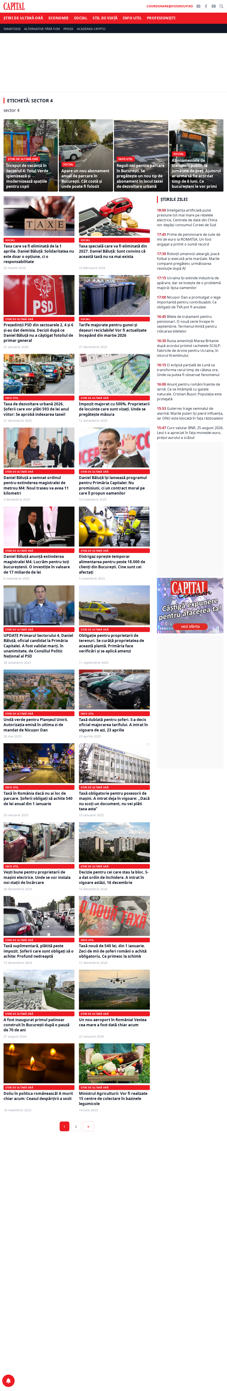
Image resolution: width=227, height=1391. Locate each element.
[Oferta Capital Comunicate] (190, 605)
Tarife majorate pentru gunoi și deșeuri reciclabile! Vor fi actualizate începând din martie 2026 (113, 330)
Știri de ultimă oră (23, 18)
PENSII (68, 29)
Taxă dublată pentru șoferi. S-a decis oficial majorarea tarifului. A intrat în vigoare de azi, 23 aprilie (113, 725)
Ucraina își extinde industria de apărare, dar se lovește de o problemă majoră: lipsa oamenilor (189, 282)
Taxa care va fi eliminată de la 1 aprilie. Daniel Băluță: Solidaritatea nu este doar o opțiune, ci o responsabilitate (39, 254)
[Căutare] (221, 6)
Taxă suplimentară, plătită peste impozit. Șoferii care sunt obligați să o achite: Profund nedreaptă (39, 951)
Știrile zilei (174, 199)
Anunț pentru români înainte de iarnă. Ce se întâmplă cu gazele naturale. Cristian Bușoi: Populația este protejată (189, 391)
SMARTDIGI (12, 29)
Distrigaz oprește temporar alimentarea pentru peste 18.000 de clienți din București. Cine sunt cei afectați (112, 564)
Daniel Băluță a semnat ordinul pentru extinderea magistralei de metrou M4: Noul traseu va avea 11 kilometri (36, 485)
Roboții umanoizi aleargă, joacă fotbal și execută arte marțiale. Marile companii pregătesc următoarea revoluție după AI (188, 261)
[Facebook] (206, 6)
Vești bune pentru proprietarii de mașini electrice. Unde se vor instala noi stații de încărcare (37, 877)
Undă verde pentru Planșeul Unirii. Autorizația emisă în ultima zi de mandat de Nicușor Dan (36, 725)
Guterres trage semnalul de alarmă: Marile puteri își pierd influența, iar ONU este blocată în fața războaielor (190, 413)
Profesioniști (161, 18)
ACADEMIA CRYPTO (91, 29)
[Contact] (198, 6)
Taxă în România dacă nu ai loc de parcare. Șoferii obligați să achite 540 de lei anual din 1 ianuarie (38, 798)
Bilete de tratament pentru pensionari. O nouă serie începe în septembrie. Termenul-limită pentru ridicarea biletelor (187, 324)
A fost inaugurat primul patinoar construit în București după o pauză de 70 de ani (36, 1025)
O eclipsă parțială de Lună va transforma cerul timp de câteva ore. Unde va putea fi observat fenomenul (188, 370)
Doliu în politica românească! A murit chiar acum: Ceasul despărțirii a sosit (38, 1096)
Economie (59, 18)
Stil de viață (105, 18)
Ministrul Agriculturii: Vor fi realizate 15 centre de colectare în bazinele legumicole (113, 1098)
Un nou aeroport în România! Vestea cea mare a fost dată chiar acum (113, 1022)
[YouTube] (213, 6)
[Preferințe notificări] (8, 1381)
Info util (132, 18)
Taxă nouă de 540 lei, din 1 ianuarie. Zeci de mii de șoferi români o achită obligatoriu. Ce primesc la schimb (113, 951)
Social (80, 18)
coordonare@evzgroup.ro (170, 6)
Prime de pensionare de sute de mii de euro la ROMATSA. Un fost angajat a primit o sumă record (188, 239)
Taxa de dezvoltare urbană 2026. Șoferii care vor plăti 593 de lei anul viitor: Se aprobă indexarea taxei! (36, 409)
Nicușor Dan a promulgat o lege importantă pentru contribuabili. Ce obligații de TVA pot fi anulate (189, 302)
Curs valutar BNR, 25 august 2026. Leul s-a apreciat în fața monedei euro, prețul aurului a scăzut (190, 432)
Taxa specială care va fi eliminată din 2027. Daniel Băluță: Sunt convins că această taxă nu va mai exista (113, 251)
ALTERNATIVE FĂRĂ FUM (42, 29)
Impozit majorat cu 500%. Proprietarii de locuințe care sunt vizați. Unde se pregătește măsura (114, 409)
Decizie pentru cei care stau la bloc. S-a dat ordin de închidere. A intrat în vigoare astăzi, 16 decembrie (113, 877)
